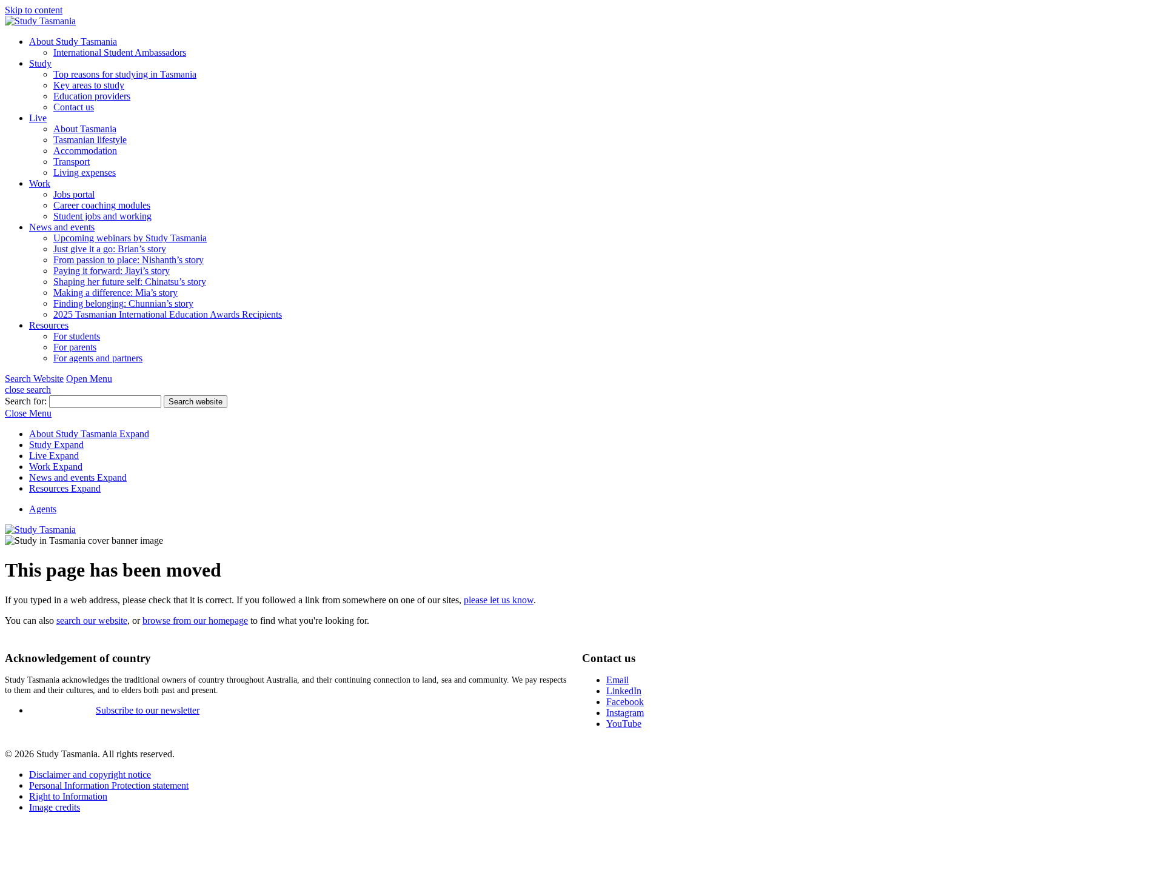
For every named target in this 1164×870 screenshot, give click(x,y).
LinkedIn (623, 691)
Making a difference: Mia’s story (115, 292)
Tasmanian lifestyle (90, 140)
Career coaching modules (101, 205)
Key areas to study (88, 85)
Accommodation (85, 151)
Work (39, 183)
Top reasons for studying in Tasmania (124, 74)
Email (617, 680)
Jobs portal (74, 194)
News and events (62, 227)
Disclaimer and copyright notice (90, 774)
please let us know (499, 600)
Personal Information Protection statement (109, 785)
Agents (42, 509)
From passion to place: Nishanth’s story (128, 260)
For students (76, 336)
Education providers (91, 96)
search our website (91, 620)
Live (38, 118)
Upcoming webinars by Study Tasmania (130, 238)
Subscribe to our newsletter (147, 710)
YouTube (623, 723)
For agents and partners (97, 358)
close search (28, 389)
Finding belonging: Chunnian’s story (123, 303)
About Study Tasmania (73, 41)
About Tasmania (84, 129)
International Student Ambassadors (119, 52)
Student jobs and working (102, 216)
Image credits (54, 807)
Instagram (625, 713)
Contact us (73, 107)
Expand (134, 434)
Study (40, 63)
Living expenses (84, 172)
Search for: (27, 401)
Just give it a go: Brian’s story (109, 249)
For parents (74, 347)
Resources (49, 325)
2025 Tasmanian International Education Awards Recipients (167, 314)
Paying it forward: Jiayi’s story (111, 271)
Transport (71, 161)
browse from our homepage (195, 620)
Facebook (625, 702)
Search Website (34, 378)
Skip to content (33, 10)
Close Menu (28, 413)
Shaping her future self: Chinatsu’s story (129, 281)
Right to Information (68, 796)
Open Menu (89, 378)
